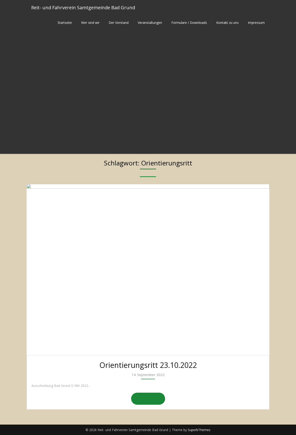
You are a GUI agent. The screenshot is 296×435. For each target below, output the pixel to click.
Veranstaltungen (150, 22)
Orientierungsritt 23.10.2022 (148, 365)
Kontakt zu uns (227, 22)
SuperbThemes (199, 430)
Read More (148, 398)
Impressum (256, 22)
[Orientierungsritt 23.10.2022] (148, 269)
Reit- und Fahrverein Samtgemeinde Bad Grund (83, 7)
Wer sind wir (90, 22)
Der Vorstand (119, 22)
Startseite (65, 22)
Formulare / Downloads (189, 22)
